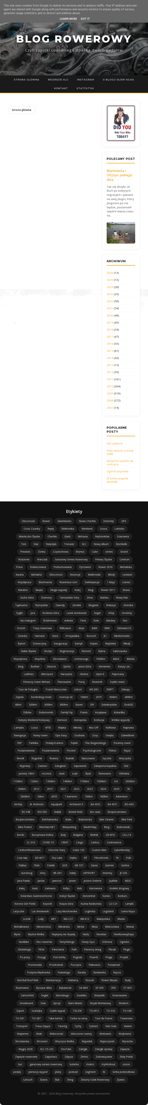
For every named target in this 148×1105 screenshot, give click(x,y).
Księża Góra (66, 903)
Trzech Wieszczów (56, 689)
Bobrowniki (123, 827)
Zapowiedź (80, 766)
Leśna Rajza (128, 911)
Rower (46, 521)
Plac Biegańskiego (95, 743)
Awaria (20, 574)
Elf (85, 857)
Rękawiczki (65, 987)
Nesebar (101, 934)
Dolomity (108, 521)
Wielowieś (105, 1033)
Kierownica (96, 888)
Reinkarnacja (53, 980)
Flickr (37, 865)
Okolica (84, 674)
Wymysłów (41, 605)
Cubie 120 (78, 850)
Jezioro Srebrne (92, 880)
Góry (42, 873)
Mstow (130, 926)
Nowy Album (101, 544)
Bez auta (95, 812)
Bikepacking (69, 827)
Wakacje (111, 605)
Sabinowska (120, 651)
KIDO (128, 880)
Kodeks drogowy (119, 888)
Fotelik (51, 865)
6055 (54, 796)
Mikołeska (64, 926)
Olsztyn (48, 651)
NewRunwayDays (124, 934)
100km (84, 697)
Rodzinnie (24, 559)
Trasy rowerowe (42, 628)
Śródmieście (50, 620)
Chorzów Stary (56, 850)
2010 (110, 386)
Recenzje (75, 574)
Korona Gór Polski (25, 903)
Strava (126, 590)
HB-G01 (57, 873)
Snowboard (26, 1003)
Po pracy (25, 957)
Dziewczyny (39, 643)
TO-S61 (20, 1018)
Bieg (20, 666)
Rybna (101, 651)
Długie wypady (58, 590)
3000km (25, 796)
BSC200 (42, 812)
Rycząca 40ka (44, 987)
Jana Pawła (23, 880)
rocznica (46, 773)
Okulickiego (24, 949)
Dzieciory (46, 597)
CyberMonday (122, 850)
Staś (36, 544)
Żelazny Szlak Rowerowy (95, 1079)
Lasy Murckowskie (66, 911)
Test (23, 544)
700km (89, 796)
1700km (84, 781)
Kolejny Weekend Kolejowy (34, 720)
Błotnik (94, 834)
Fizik (128, 857)
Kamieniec (104, 666)
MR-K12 (84, 919)
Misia (95, 926)
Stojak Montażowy (100, 1003)
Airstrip (18, 804)
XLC (84, 544)
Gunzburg (26, 873)
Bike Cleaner (106, 819)
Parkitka (33, 743)
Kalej (22, 888)
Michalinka (126, 567)
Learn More (68, 18)
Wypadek (87, 1041)
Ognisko (124, 942)
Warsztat (42, 559)
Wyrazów (127, 1041)
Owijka (110, 735)
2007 (110, 407)
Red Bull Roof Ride (27, 980)
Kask (35, 888)
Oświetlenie (127, 735)
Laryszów (18, 911)
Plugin (126, 949)
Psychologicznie (92, 750)
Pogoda (77, 957)
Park (74, 949)
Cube (95, 551)
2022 (110, 301)
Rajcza (117, 972)
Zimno (84, 1056)
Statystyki (85, 88)
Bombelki (121, 544)
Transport (21, 1026)
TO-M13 (94, 1010)
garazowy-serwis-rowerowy (46, 1064)
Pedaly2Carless (54, 743)
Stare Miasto (75, 1003)
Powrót (94, 957)
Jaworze (57, 880)
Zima (90, 597)
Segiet (44, 995)
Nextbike (24, 942)
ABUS (116, 659)
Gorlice (125, 865)
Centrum (125, 559)
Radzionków (102, 536)
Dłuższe (51, 666)
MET (53, 919)
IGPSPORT (89, 873)
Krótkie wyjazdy (121, 720)
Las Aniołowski (40, 911)
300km (113, 697)
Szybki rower (117, 682)
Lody (41, 919)
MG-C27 (68, 919)
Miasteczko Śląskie (29, 536)
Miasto (121, 919)
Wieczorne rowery (81, 1033)
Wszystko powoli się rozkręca (120, 462)
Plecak (112, 949)
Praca (19, 567)
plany (58, 1072)
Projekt (124, 957)
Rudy (128, 980)
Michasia (83, 536)
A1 (105, 636)
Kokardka (119, 712)
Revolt (20, 758)
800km (64, 704)
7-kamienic (71, 796)
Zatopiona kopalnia (105, 766)
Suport (20, 1010)
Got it (85, 18)
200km (22, 789)
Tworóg (62, 1026)
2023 (110, 294)
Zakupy (125, 689)
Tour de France (103, 1018)
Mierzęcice (47, 674)
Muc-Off (93, 727)
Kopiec (94, 643)
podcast (73, 1072)
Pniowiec (25, 551)
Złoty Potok (126, 1056)
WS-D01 (94, 689)
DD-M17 (39, 857)
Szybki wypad (57, 1010)
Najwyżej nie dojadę (63, 934)
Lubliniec (29, 674)
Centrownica (114, 842)
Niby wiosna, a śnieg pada (120, 452)
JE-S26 (123, 873)
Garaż (94, 865)
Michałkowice (21, 926)
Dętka (73, 857)
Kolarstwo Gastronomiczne (36, 896)
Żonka (41, 551)
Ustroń (78, 689)
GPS (123, 521)
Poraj (82, 682)
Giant (67, 536)
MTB (48, 727)
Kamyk (79, 643)
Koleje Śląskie (67, 896)
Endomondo (46, 712)
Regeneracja (67, 651)
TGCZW (77, 1010)
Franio (84, 712)
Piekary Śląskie (103, 559)
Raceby (82, 972)
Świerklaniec (64, 521)
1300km (50, 781)
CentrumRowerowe (29, 850)
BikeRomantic (122, 636)
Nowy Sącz (88, 942)
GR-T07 (79, 865)
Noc (125, 620)
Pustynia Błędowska (38, 972)
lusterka (74, 1064)
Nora (55, 636)
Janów (41, 880)
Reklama (73, 980)
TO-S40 (127, 1010)
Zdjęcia (69, 1056)
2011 (110, 379)
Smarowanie (119, 995)
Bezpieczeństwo (25, 819)
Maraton (23, 590)
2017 (110, 336)
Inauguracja (60, 643)
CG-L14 (126, 834)
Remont (86, 651)
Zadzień (42, 766)
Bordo (20, 834)
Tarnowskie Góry (69, 597)
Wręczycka (125, 758)
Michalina (36, 574)
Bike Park (126, 819)
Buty (63, 834)
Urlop (111, 613)
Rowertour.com (68, 582)
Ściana (43, 1079)
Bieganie (94, 605)
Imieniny (107, 873)
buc (20, 1064)
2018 (110, 329)
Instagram (85, 79)
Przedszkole (56, 964)
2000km (130, 781)
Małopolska (103, 919)
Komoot (62, 720)
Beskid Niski (75, 812)
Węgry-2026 (26, 1049)
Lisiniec (126, 582)
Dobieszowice (38, 567)
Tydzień (93, 1026)
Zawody (60, 605)
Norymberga (67, 942)
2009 (110, 393)
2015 (110, 351)
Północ (112, 750)
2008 (110, 400)
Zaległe (83, 1049)
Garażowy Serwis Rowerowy (71, 559)
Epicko (67, 666)
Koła (96, 620)
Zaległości (60, 766)
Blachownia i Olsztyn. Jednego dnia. (119, 175)
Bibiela (130, 659)
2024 (110, 287)
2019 (110, 322)
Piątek (74, 743)
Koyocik (47, 903)
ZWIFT (110, 689)
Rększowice (88, 758)
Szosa (103, 528)
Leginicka (90, 911)
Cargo (79, 842)
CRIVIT (65, 842)
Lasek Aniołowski (76, 613)
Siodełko (82, 995)
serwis (109, 551)
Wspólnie (40, 659)
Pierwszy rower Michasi (36, 682)
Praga (109, 957)
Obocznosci (56, 574)
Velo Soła (110, 1026)
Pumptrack (114, 964)
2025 (110, 280)
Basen (79, 704)
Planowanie (64, 682)
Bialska (104, 597)
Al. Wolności (36, 804)
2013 (110, 365)
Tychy (78, 1026)
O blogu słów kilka (118, 79)
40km (18, 704)
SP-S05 (99, 987)
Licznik (27, 919)
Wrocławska (22, 1041)
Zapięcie (125, 1049)
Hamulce (40, 636)
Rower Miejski (109, 980)
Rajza (127, 750)
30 (128, 789)
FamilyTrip (67, 712)
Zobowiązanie (104, 1056)
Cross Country (32, 528)
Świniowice (105, 773)
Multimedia (94, 574)
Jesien (72, 880)
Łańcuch (27, 1079)
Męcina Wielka (36, 934)
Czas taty (22, 857)
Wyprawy (25, 766)
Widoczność (56, 1033)
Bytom (21, 643)
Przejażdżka (72, 636)
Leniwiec (127, 574)
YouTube (66, 1049)
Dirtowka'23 (124, 628)
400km (129, 697)
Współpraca (24, 582)
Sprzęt (56, 1003)
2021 (110, 308)
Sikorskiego (62, 995)
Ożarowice (123, 536)
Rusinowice (22, 987)
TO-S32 (110, 1010)
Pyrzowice (85, 567)
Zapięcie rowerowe (26, 1056)
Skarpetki (99, 995)
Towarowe (126, 1018)
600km (49, 704)
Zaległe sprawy (103, 1049)
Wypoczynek (107, 1041)
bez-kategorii (28, 620)
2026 (110, 272)
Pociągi (42, 957)
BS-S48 (26, 812)
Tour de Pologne (28, 689)
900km (104, 796)
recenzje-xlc (66, 697)
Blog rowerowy (74, 39)
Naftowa (111, 727)
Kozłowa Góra (51, 613)
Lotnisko (119, 528)
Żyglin (19, 613)
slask (62, 773)
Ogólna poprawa (117, 471)
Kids (79, 888)
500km (33, 704)
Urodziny (127, 613)
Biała (68, 819)
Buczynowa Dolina (42, 834)
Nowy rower (40, 735)
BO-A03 (129, 804)
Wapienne (23, 1033)
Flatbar (23, 865)
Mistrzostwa (112, 926)
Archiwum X (76, 804)
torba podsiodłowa (124, 1072)
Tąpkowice (21, 605)
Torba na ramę (78, 1018)
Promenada (35, 964)
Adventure (122, 796)
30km (40, 796)
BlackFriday (90, 827)
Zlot (126, 766)
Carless (95, 842)
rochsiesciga (81, 659)
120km (34, 781)
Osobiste (79, 735)
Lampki (129, 903)
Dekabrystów (109, 704)
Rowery (54, 758)
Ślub (57, 1079)
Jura (33, 613)
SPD (113, 987)
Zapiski (20, 697)
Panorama (58, 949)
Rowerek (97, 682)
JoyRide (113, 880)
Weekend (87, 528)
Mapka (62, 727)
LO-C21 (113, 903)
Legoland (108, 911)
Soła (43, 1003)
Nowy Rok (122, 597)
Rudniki (70, 758)
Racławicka (99, 972)
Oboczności (28, 521)
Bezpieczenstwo (117, 812)
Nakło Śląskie (28, 651)
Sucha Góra (27, 597)
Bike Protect (25, 827)
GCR (64, 865)
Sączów (107, 758)
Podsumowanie (63, 567)
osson (126, 1064)
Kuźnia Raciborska (91, 903)
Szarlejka (37, 1010)
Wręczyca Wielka (64, 1041)
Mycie (17, 934)
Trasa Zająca (42, 1026)
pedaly (17, 1072)
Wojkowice (125, 1033)
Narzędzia (66, 674)
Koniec (106, 896)
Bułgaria (78, 834)
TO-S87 (36, 1018)
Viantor (128, 1026)
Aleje (81, 628)
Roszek (90, 980)
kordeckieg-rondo (41, 697)
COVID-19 (48, 842)
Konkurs (122, 896)
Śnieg (70, 1079)
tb (104, 1072)
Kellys (66, 888)
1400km (67, 781)
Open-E (100, 674)
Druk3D (128, 704)
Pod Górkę (59, 957)
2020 (110, 315)
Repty (51, 528)
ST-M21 (127, 987)
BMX (107, 628)
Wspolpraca (20, 659)
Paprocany (118, 674)
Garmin (109, 865)
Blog (106, 827)
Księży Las (124, 666)
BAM (94, 628)
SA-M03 (83, 987)
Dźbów (27, 712)
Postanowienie (50, 750)
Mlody (111, 574)
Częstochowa (60, 551)
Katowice (50, 888)
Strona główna (26, 79)
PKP (19, 743)
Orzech (21, 628)
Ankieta (68, 620)
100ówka (124, 773)
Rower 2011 (108, 590)
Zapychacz (51, 1056)
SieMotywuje (92, 582)
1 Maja (111, 582)
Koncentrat (89, 896)
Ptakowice (94, 964)
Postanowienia (26, 750)
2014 (110, 358)
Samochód (27, 995)
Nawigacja (20, 735)
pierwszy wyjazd (38, 1072)
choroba (128, 605)
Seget (97, 613)
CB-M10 (110, 834)
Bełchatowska (50, 819)
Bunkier (35, 666)
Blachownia (45, 582)
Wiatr (39, 1033)
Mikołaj (77, 727)
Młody (126, 643)
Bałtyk (57, 812)
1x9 (116, 781)
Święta (39, 590)
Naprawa (128, 727)
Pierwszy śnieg (92, 949)
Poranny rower (122, 743)
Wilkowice (65, 628)
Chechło (52, 536)
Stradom (124, 1003)
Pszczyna (76, 964)
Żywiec (121, 1079)
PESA (41, 949)
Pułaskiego (64, 972)
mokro (90, 1064)
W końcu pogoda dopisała (117, 479)
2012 (110, 372)
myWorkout (108, 1064)
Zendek (76, 605)
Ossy (95, 735)
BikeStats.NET (47, 827)
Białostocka (85, 819)
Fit (117, 857)
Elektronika (68, 528)
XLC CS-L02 (46, 1049)
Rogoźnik (37, 758)
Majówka (110, 643)
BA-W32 (95, 804)
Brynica (80, 551)
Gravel (124, 551)
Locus (34, 727)
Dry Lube (57, 857)
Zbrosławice (60, 659)
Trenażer (69, 544)
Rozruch (91, 636)
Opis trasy (61, 735)
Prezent (71, 750)
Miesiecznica (44, 926)
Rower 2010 (105, 567)
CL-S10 (31, 842)
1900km (101, 781)
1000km (100, 659)
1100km (18, 781)
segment (90, 1072)
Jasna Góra (84, 666)
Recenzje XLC (58, 79)
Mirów (80, 926)
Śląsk (88, 773)
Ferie (83, 620)
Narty (86, 934)
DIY (92, 704)
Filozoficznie (101, 857)
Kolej (77, 590)
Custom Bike (99, 850)
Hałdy (72, 873)
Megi (90, 590)
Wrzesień (42, 1041)
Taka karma (55, 1018)
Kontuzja (99, 720)
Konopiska (80, 720)
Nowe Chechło (87, 521)
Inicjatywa (100, 712)
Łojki (75, 773)
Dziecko (22, 636)
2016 (110, 343)
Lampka (19, 727)
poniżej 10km (26, 773)
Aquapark (56, 804)
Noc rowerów (44, 942)
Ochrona (107, 942)
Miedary (110, 620)
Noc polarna (115, 443)
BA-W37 (112, 804)
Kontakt (61, 88)
